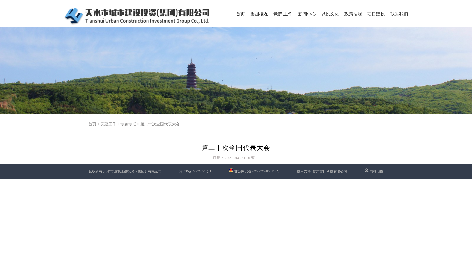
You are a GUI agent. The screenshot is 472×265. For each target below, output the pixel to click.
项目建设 (376, 14)
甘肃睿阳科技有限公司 (330, 171)
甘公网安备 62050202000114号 (257, 171)
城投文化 (330, 14)
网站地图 (376, 171)
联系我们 (399, 14)
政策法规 (353, 14)
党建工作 (283, 14)
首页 (240, 14)
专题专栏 (128, 124)
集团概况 (259, 14)
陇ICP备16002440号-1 (195, 171)
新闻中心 (307, 14)
